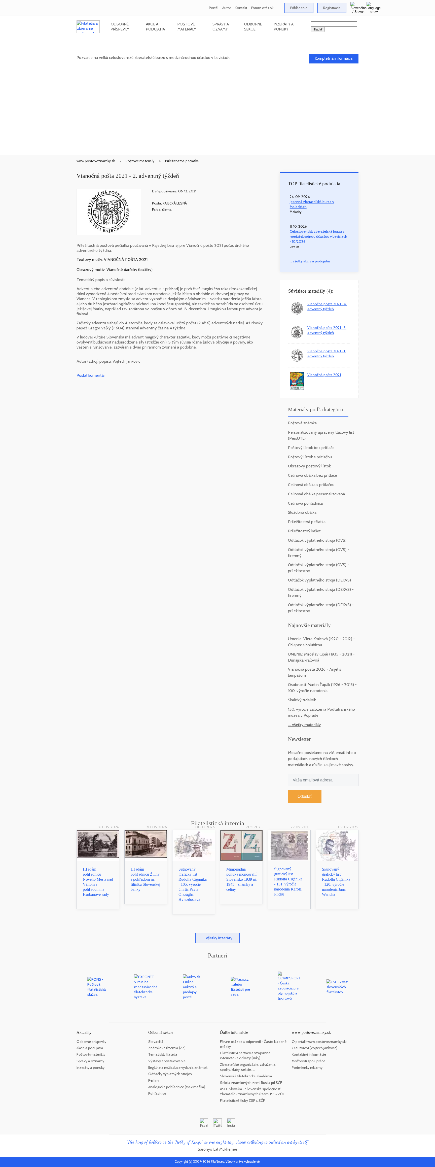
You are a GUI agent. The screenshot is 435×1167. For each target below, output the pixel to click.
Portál (213, 8)
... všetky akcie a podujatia (310, 261)
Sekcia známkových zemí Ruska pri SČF (251, 1082)
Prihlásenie (298, 8)
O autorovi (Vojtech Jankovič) (314, 1048)
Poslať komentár (91, 375)
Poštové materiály (186, 26)
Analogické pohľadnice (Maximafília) (176, 1087)
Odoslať (305, 796)
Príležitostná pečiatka (182, 161)
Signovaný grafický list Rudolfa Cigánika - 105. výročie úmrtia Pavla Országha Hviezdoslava (192, 884)
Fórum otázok (262, 8)
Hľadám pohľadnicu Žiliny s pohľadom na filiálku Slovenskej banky (145, 879)
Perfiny (153, 1080)
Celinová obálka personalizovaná (316, 494)
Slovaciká (155, 1041)
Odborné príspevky (120, 26)
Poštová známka (302, 423)
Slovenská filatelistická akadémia (246, 1076)
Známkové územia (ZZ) (167, 1048)
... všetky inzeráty (217, 938)
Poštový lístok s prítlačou (310, 457)
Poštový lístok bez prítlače (311, 447)
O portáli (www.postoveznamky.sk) (319, 1041)
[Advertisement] (217, 117)
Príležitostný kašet (304, 531)
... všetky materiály (304, 724)
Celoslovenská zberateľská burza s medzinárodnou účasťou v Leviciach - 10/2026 (318, 236)
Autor (226, 8)
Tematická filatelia (162, 1054)
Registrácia (332, 8)
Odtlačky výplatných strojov (170, 1074)
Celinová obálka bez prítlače (312, 475)
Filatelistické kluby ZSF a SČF (242, 1100)
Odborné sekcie (253, 26)
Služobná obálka (302, 512)
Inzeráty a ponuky (284, 26)
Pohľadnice (157, 1093)
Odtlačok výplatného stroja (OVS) (317, 540)
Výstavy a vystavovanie (167, 1061)
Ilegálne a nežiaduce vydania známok (177, 1067)
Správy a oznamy (220, 26)
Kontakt (241, 8)
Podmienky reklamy (307, 1067)
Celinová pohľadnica (305, 503)
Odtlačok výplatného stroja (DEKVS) (319, 580)
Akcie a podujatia (155, 26)
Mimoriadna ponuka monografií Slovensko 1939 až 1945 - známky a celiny (241, 879)
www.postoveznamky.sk (96, 161)
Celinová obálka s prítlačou (311, 484)
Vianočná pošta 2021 (324, 374)
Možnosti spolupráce (308, 1061)
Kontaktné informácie (309, 1054)
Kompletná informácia (333, 58)
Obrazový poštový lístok (309, 466)
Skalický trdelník (302, 700)
